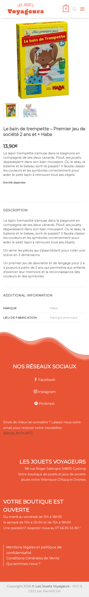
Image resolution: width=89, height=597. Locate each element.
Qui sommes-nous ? (23, 564)
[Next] (74, 60)
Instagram (46, 392)
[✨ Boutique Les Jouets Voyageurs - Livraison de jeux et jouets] (30, 9)
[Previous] (10, 60)
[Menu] (82, 9)
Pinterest (46, 404)
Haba (53, 308)
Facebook (46, 380)
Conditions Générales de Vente (32, 558)
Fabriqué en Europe (63, 317)
